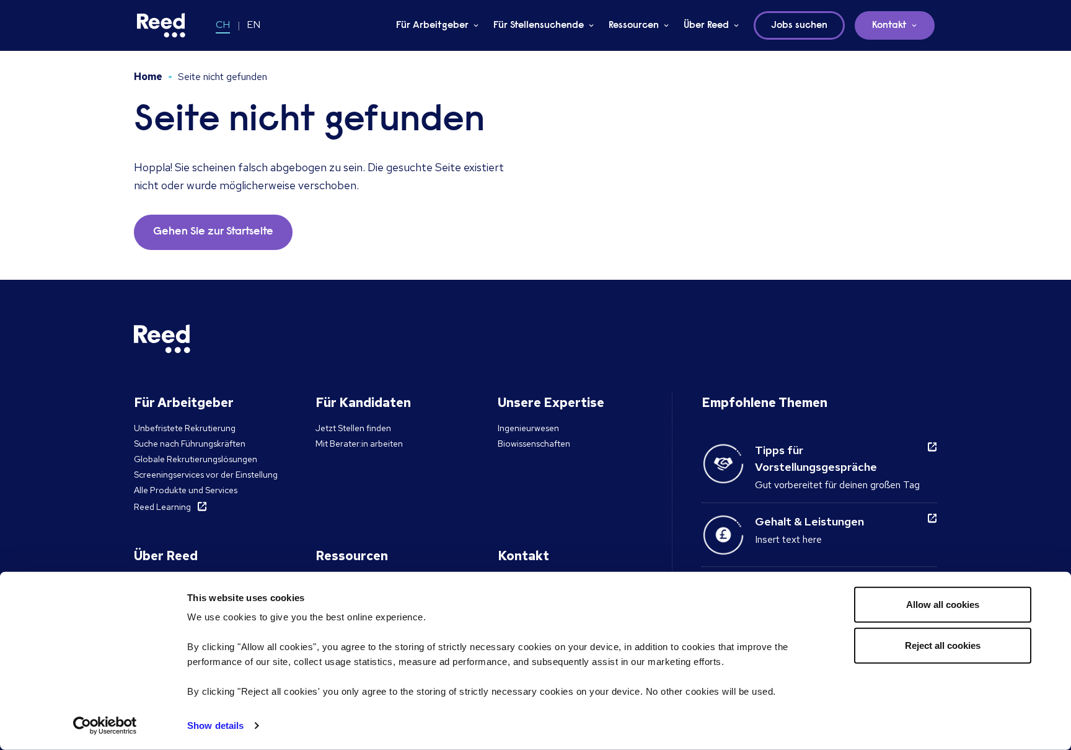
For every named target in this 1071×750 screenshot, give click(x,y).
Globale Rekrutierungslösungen (195, 459)
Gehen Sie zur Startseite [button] (213, 232)
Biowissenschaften (534, 443)
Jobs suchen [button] (799, 25)
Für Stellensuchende (538, 25)
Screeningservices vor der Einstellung (206, 474)
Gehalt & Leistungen (809, 521)
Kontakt (889, 25)
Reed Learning (162, 506)
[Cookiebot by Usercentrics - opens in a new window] (105, 726)
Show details (215, 725)
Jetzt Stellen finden (353, 428)
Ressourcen (634, 25)
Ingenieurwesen (528, 428)
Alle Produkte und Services (185, 490)
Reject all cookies (943, 645)
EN (253, 24)
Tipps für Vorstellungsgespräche (816, 458)
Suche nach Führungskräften (189, 443)
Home (148, 76)
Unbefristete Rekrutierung (185, 428)
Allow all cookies (942, 604)
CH (223, 24)
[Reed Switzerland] (161, 25)
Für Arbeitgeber (432, 25)
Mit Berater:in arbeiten (359, 443)
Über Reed (706, 25)
